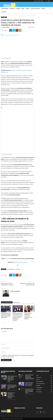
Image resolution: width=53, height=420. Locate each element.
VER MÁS (43, 8)
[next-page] (4, 323)
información (8, 258)
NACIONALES (12, 8)
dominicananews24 (10, 269)
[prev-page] (2, 323)
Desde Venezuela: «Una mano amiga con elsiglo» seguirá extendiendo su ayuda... (12, 379)
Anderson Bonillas (6, 27)
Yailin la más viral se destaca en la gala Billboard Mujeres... (29, 384)
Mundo (5, 15)
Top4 (5, 17)
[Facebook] (46, 1)
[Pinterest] (17, 30)
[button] (50, 8)
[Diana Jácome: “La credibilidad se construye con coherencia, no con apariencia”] (29, 308)
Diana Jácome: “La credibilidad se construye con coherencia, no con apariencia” (28, 316)
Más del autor (16, 302)
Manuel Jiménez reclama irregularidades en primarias (7, 284)
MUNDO (22, 8)
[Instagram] (49, 1)
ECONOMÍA (18, 8)
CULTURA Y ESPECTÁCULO (35, 8)
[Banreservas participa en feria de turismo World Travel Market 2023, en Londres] (21, 390)
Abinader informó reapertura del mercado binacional (27, 284)
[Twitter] (51, 1)
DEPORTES (27, 8)
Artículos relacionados (7, 302)
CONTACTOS (4, 11)
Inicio (2, 15)
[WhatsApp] (20, 30)
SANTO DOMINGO (5, 8)
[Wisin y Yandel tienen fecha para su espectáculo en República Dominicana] (21, 376)
